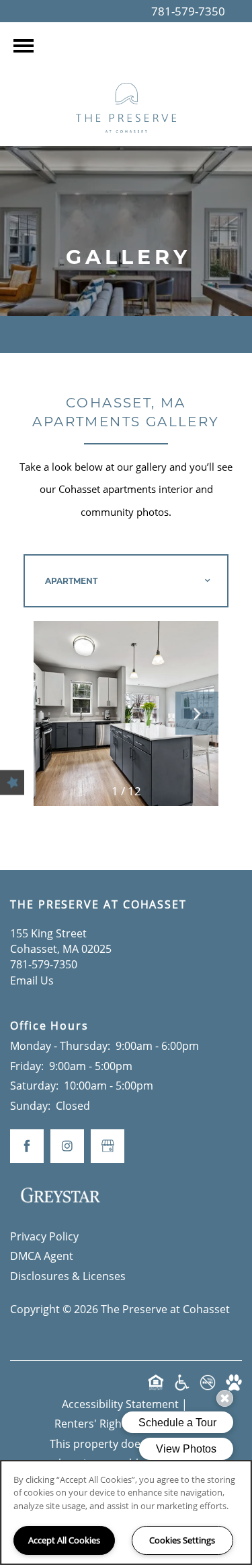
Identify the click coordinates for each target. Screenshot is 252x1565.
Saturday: (34, 1085)
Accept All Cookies (64, 1540)
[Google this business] (107, 1146)
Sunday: (30, 1105)
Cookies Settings (182, 1540)
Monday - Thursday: (60, 1045)
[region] (126, 1512)
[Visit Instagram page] (67, 1146)
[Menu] (23, 45)
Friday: (27, 1066)
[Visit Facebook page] (27, 1146)
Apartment (71, 581)
